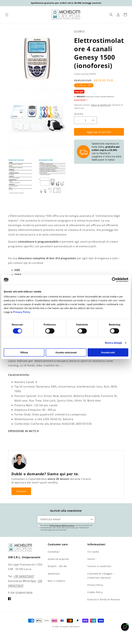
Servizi (91, 558)
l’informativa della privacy (61, 525)
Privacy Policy (21, 312)
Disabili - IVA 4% (57, 566)
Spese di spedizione (101, 104)
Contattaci (54, 551)
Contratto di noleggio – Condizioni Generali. (100, 575)
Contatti (21, 491)
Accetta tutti (108, 352)
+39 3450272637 (23, 576)
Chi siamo (93, 551)
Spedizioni (54, 573)
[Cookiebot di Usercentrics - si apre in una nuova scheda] (114, 279)
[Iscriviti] (91, 519)
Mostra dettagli (113, 342)
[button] (6, 14)
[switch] (49, 330)
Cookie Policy (95, 592)
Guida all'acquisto (58, 558)
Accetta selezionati (66, 352)
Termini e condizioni (99, 566)
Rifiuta (24, 352)
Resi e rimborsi (57, 580)
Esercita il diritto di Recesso (103, 599)
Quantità (78, 113)
